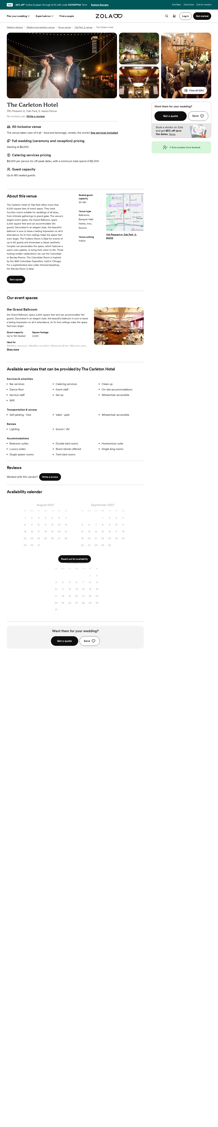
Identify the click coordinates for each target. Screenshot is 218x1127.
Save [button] (87, 641)
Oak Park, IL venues (83, 27)
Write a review (35, 116)
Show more (13, 349)
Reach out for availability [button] (74, 559)
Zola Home (189, 4)
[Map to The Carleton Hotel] (125, 212)
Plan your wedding (17, 16)
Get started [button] (202, 16)
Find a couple (66, 16)
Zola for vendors (203, 4)
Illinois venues (64, 27)
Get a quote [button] (16, 279)
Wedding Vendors (15, 27)
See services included (104, 132)
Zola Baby (176, 4)
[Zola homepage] (109, 16)
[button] (194, 90)
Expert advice (43, 16)
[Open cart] (174, 16)
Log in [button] (185, 16)
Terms (84, 5)
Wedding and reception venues (40, 27)
